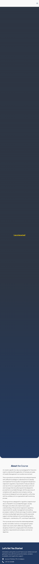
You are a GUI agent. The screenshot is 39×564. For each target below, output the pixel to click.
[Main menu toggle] (37, 3)
